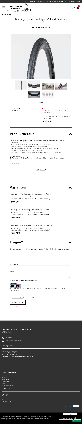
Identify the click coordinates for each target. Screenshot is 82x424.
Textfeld (12, 271)
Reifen (17, 14)
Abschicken (17, 302)
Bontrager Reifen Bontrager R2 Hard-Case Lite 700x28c (31, 225)
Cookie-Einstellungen (66, 418)
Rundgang (60, 1)
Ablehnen (77, 418)
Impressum (5, 379)
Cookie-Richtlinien (44, 419)
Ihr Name (12, 257)
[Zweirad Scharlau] (19, 7)
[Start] (2, 14)
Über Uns (39, 1)
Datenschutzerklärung (17, 298)
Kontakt (4, 378)
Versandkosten (6, 398)
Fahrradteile (8, 14)
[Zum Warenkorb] (78, 8)
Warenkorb (32, 1)
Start (26, 1)
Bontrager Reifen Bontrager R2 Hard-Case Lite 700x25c (31, 210)
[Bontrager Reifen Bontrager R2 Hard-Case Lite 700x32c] (41, 56)
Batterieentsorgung (7, 385)
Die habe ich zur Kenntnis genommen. (25, 298)
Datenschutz (5, 381)
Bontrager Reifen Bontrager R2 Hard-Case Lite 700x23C (32, 194)
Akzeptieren (76, 421)
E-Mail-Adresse (14, 264)
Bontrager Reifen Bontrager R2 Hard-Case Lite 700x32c (41, 21)
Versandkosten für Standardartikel (38, 199)
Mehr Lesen (41, 170)
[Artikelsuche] (71, 8)
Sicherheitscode (14, 283)
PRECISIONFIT (6, 402)
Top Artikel (5, 396)
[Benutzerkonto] (74, 7)
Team (78, 1)
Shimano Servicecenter (49, 1)
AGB (3, 383)
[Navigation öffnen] (4, 7)
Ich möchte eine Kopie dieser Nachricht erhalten (22, 280)
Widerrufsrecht (6, 400)
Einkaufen (67, 1)
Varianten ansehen (39, 28)
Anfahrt (73, 1)
